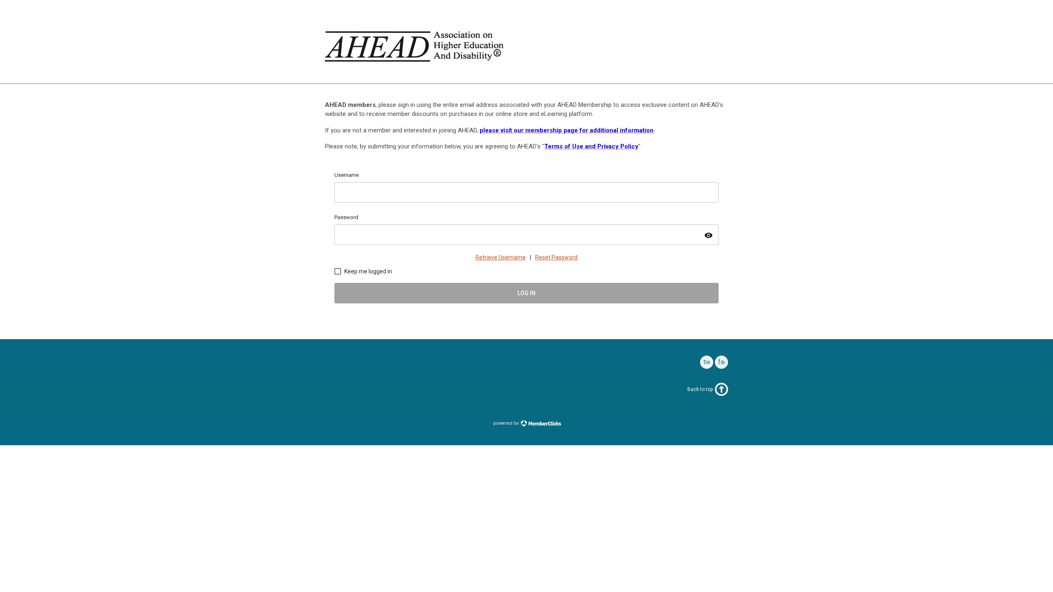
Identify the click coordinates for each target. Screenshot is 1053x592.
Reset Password (556, 257)
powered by (506, 423)
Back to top (700, 389)
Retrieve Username (500, 257)
